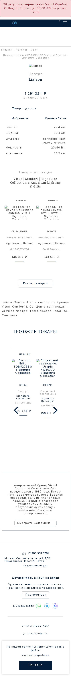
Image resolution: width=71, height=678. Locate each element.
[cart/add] (24, 266)
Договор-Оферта (35, 634)
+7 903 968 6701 (38, 553)
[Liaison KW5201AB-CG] (35, 66)
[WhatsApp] (38, 606)
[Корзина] (56, 23)
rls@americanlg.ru (35, 566)
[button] (3, 66)
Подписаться (35, 595)
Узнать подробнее (35, 655)
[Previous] (17, 410)
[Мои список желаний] (47, 23)
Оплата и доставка (35, 626)
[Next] (55, 410)
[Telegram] (14, 23)
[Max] (55, 606)
